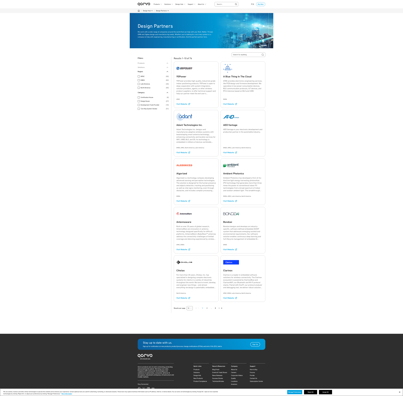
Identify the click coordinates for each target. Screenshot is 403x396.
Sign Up (255, 344)
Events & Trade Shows (219, 372)
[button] (190, 308)
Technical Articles (218, 381)
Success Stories (217, 378)
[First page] (196, 308)
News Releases (217, 375)
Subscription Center (256, 381)
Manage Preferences (294, 392)
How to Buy (253, 369)
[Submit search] (262, 54)
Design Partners (161, 11)
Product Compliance (200, 381)
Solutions (197, 372)
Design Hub (147, 11)
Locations (234, 381)
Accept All (326, 392)
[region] (201, 392)
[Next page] (219, 308)
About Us (234, 369)
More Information (66, 394)
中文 (252, 4)
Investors (234, 384)
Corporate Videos (237, 375)
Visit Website (181, 104)
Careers (233, 372)
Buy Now (261, 4)
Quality (233, 378)
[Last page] (221, 308)
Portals (252, 375)
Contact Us (253, 378)
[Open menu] (152, 11)
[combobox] (226, 4)
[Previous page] (198, 308)
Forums (252, 372)
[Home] (139, 11)
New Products (198, 378)
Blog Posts (215, 369)
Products (197, 369)
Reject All (310, 392)
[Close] (399, 392)
